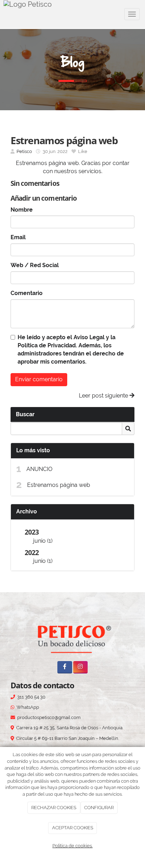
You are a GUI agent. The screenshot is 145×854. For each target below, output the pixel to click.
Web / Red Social (35, 265)
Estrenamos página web (58, 485)
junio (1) (42, 540)
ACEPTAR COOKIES (72, 827)
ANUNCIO (39, 469)
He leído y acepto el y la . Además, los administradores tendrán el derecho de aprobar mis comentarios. (71, 349)
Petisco (24, 151)
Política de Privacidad (47, 345)
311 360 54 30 (31, 697)
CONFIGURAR (99, 807)
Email (18, 237)
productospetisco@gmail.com (49, 717)
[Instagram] (80, 667)
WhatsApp (28, 707)
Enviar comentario (39, 379)
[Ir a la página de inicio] (27, 14)
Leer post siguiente (104, 395)
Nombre (22, 209)
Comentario (27, 293)
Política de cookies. (72, 845)
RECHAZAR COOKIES (53, 807)
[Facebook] (64, 667)
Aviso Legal (89, 337)
